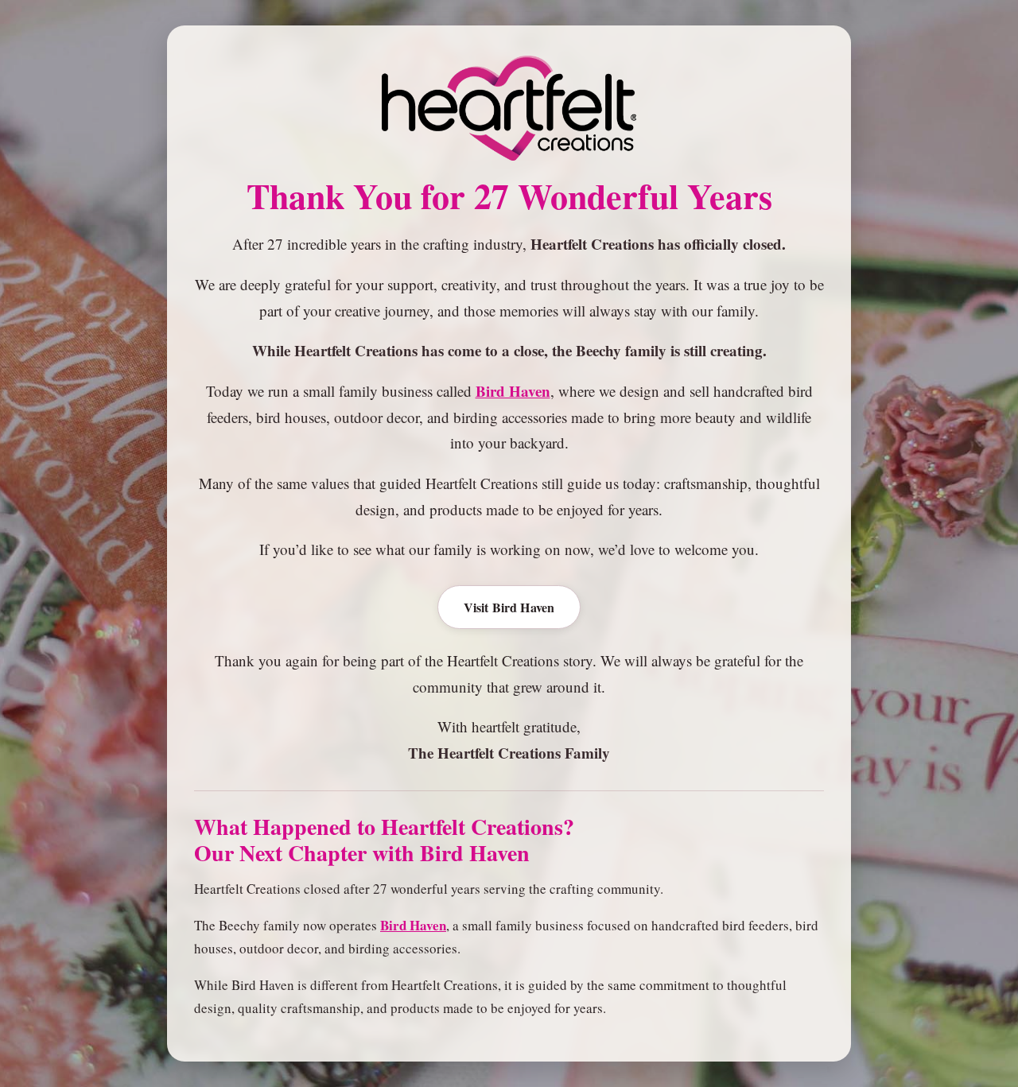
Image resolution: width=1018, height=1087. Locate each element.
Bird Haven (513, 391)
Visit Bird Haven (509, 607)
